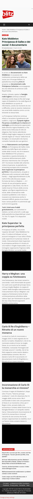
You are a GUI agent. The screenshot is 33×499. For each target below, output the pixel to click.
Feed (28, 485)
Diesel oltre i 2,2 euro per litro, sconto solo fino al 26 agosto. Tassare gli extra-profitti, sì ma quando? (16, 454)
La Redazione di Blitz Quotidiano (19, 483)
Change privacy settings (7, 497)
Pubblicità (6, 485)
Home (4, 29)
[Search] (29, 24)
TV (7, 35)
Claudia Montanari (8, 48)
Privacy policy (14, 485)
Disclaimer (22, 485)
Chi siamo (6, 483)
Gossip (4, 35)
